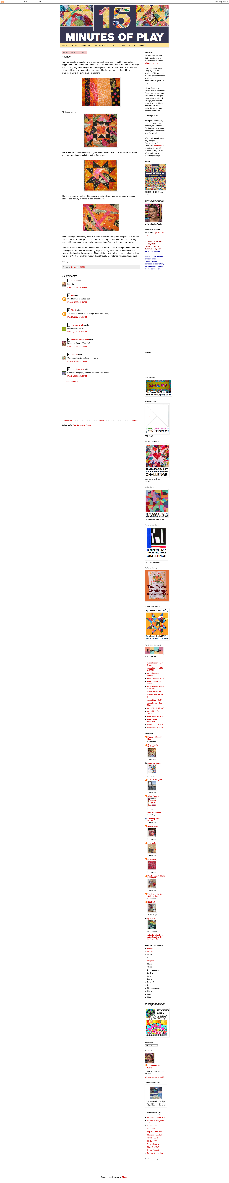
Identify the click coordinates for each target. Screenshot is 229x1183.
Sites (123, 45)
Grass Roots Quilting (152, 746)
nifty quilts (151, 843)
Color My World (154, 763)
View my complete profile (154, 1077)
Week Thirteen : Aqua (155, 678)
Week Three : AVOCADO (152, 720)
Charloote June (153, 1144)
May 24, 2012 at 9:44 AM (77, 376)
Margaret (150, 961)
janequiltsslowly (77, 369)
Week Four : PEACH (155, 716)
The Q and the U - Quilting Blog (154, 895)
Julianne (74, 281)
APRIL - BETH (153, 1138)
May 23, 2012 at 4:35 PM (77, 287)
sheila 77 (74, 354)
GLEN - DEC (152, 1126)
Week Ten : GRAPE (155, 692)
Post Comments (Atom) (82, 425)
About (115, 45)
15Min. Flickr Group (101, 45)
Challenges (85, 45)
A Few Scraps (153, 796)
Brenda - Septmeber (155, 1153)
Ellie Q (73, 310)
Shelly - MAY (152, 1141)
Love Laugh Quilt (154, 780)
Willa (72, 295)
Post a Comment (71, 381)
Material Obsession (155, 813)
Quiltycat (151, 918)
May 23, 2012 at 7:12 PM (77, 346)
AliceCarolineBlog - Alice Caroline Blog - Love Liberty (156, 937)
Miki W (150, 952)
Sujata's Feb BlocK (154, 1132)
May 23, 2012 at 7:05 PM (77, 317)
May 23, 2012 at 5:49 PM (77, 302)
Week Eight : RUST (154, 700)
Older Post (135, 421)
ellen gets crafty (77, 325)
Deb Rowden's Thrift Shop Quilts (156, 877)
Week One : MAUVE (155, 728)
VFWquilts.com (151, 63)
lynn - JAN (151, 1129)
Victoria (150, 949)
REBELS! (151, 902)
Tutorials (74, 45)
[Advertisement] (101, 401)
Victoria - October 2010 (156, 1117)
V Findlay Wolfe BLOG (153, 819)
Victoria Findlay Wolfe (79, 340)
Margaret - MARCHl (155, 1135)
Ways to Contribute (136, 45)
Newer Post (67, 421)
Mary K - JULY (153, 1147)
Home (64, 45)
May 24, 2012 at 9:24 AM (77, 361)
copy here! (158, 146)
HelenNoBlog (153, 826)
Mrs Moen (151, 859)
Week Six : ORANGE (155, 708)
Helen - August (153, 1150)
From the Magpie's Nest (155, 738)
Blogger (125, 1177)
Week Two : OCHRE (155, 725)
